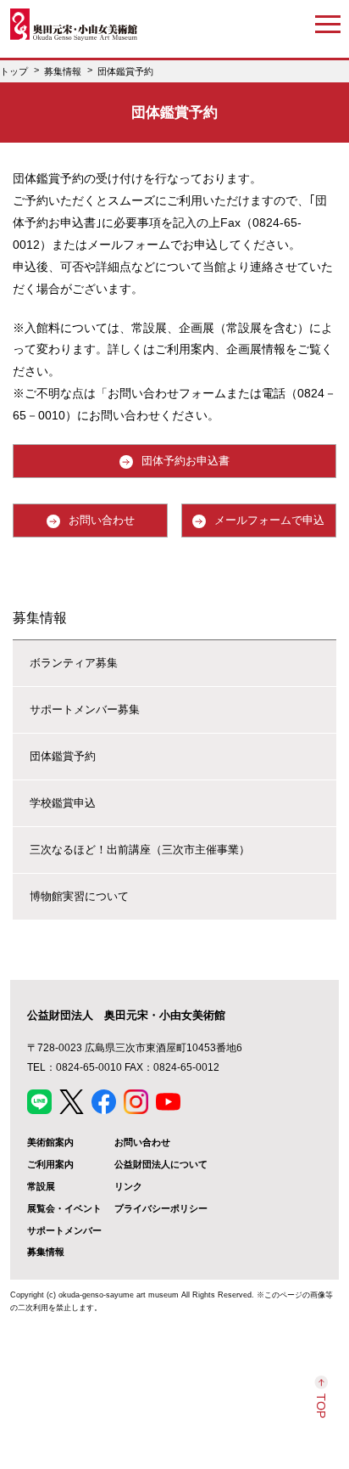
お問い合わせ (102, 520)
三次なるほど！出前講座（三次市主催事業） (140, 849)
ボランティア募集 (74, 662)
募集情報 (40, 617)
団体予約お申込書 (185, 460)
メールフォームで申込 (269, 520)
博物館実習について (79, 896)
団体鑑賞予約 (63, 756)
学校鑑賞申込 (63, 802)
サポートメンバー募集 (85, 709)
